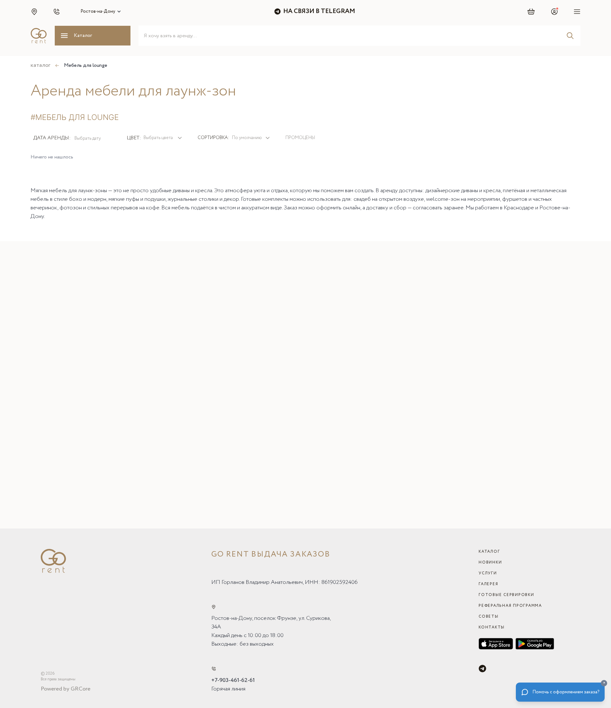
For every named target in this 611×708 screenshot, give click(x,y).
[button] (34, 11)
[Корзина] (531, 11)
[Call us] (213, 668)
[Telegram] (482, 668)
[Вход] (554, 11)
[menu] (577, 11)
